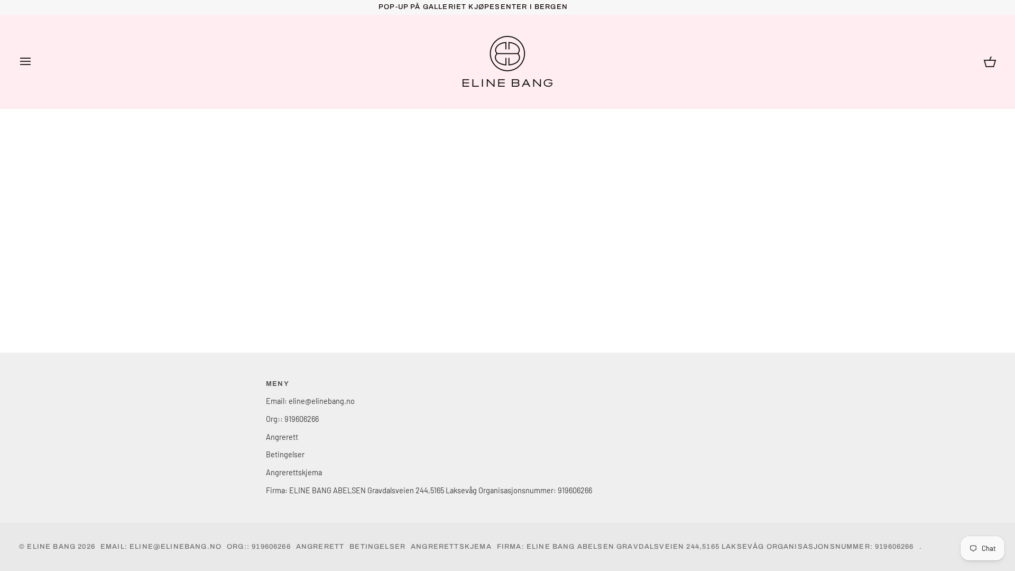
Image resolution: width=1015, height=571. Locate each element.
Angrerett (282, 436)
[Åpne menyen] (35, 61)
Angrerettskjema (294, 472)
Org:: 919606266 (292, 418)
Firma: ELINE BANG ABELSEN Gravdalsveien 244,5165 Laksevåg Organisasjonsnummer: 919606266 (429, 490)
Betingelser (285, 454)
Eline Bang (51, 546)
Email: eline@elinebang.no (310, 401)
